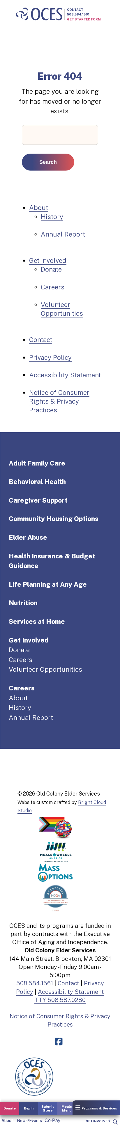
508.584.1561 (78, 14)
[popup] (115, 1122)
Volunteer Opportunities (45, 669)
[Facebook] (60, 1041)
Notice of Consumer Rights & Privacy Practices (59, 401)
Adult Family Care (37, 463)
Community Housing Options (53, 518)
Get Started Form (84, 19)
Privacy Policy (50, 357)
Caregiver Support (38, 500)
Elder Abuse (28, 537)
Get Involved (98, 1121)
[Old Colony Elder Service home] (39, 14)
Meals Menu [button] (66, 1108)
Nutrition (23, 603)
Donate (51, 269)
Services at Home (37, 621)
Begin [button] (28, 1108)
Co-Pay (52, 1120)
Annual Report (63, 234)
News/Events (29, 1120)
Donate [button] (9, 1108)
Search (48, 162)
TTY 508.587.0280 (60, 999)
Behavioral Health (37, 481)
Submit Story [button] (47, 1108)
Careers (52, 287)
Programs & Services (99, 1108)
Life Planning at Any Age (48, 584)
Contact (75, 9)
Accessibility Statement (65, 375)
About (7, 1120)
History (52, 216)
